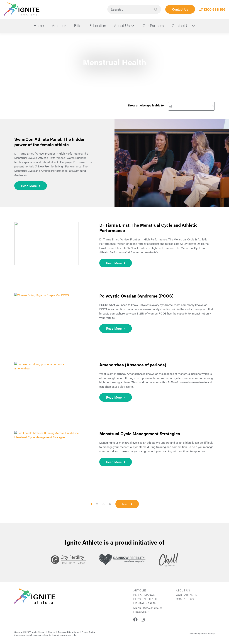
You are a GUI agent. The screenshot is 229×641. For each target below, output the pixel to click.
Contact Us (180, 9)
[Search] (156, 9)
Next (125, 504)
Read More (29, 185)
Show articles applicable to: (146, 105)
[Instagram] (143, 619)
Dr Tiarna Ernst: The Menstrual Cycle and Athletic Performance (148, 227)
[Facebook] (135, 619)
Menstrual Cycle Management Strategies (139, 433)
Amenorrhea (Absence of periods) (132, 365)
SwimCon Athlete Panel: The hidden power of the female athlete (50, 141)
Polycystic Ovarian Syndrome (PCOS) (136, 296)
